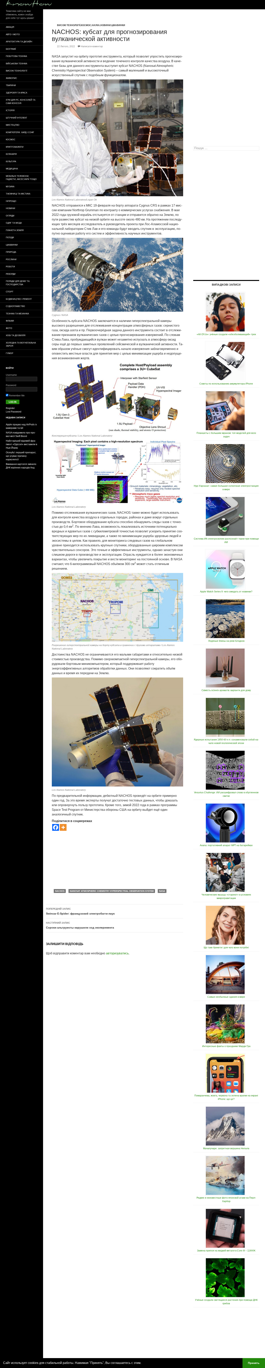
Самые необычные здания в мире (226, 997)
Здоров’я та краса (16, 93)
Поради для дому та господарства (17, 283)
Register (10, 408)
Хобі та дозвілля (15, 335)
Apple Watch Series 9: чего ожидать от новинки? (226, 591)
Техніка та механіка (17, 313)
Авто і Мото (13, 34)
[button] (142, 1363)
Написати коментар (92, 46)
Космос (86, 25)
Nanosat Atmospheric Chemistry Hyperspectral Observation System (112, 891)
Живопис (11, 78)
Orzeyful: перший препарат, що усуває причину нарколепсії (21, 456)
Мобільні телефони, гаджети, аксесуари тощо (21, 177)
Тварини (11, 85)
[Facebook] (55, 827)
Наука (96, 25)
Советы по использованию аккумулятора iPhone (226, 383)
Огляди (10, 215)
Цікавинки (118, 25)
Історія (10, 110)
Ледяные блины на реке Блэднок (226, 641)
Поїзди (10, 237)
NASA (162, 891)
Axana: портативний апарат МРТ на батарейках (226, 845)
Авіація (10, 27)
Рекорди (11, 274)
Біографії (11, 49)
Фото (9, 328)
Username (11, 375)
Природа (11, 252)
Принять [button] (254, 1363)
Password (11, 385)
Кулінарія (11, 154)
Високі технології (68, 25)
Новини (105, 25)
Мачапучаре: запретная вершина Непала (226, 1148)
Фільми (10, 321)
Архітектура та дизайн (19, 41)
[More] (63, 827)
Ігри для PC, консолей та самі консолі (20, 101)
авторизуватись (117, 953)
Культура (11, 161)
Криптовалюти (14, 147)
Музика (10, 186)
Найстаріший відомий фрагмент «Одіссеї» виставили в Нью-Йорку (21, 444)
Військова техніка (16, 63)
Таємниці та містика (18, 194)
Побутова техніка (16, 56)
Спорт (9, 291)
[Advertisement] (117, 860)
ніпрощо (11, 201)
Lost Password (13, 411)
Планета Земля (15, 230)
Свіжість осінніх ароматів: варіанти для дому (226, 690)
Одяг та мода (14, 223)
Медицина (12, 168)
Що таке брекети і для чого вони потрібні (226, 947)
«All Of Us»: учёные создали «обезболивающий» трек (226, 334)
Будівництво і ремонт (19, 299)
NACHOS (59, 891)
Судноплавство (15, 306)
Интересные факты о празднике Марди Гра (226, 1046)
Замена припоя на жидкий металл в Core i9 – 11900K (226, 1250)
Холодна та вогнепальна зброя (21, 344)
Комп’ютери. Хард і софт (20, 132)
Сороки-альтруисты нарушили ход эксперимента (80, 925)
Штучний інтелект (16, 118)
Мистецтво (12, 125)
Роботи (10, 266)
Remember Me (16, 395)
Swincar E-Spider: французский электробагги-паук (80, 911)
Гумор (9, 353)
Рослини (11, 259)
